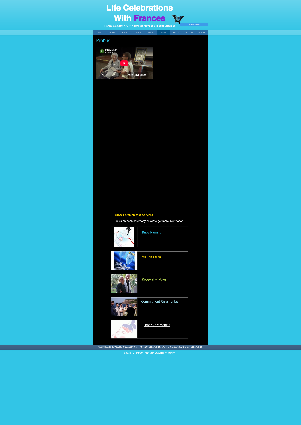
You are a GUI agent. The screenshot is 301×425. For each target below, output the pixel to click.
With (139, 18)
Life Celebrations (139, 7)
